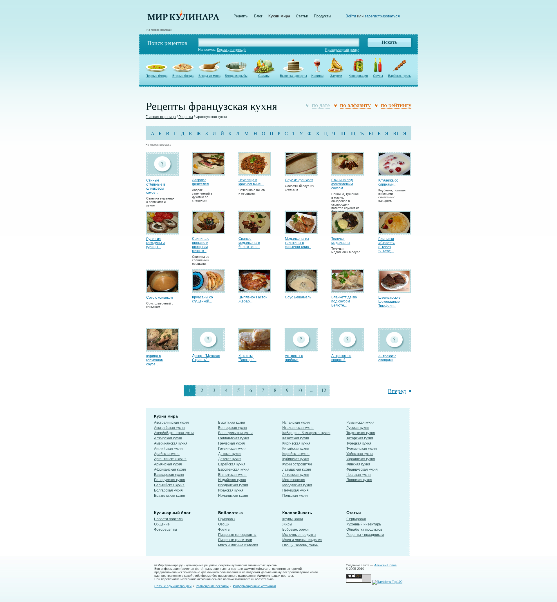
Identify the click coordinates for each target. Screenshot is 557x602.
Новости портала (168, 519)
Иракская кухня (230, 490)
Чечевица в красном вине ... (251, 182)
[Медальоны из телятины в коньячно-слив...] (301, 231)
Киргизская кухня (296, 443)
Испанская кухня (296, 422)
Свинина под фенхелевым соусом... (342, 184)
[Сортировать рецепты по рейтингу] (377, 106)
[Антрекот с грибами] (301, 349)
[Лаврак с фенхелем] (208, 173)
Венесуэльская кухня (235, 433)
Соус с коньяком (159, 297)
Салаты (264, 75)
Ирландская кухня (233, 496)
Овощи (223, 524)
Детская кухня (229, 459)
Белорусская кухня (169, 480)
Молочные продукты (299, 535)
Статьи (302, 16)
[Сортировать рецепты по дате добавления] (308, 106)
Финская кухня (358, 464)
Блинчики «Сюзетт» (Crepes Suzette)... (386, 245)
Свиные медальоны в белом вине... (249, 243)
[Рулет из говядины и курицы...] (162, 232)
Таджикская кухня (360, 433)
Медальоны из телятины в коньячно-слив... (298, 243)
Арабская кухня (167, 454)
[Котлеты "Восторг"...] (254, 349)
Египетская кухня (232, 475)
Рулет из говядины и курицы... (155, 243)
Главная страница (161, 117)
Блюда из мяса (209, 75)
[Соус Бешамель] (301, 290)
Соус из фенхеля (299, 180)
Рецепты (241, 16)
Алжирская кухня (168, 438)
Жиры (287, 524)
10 (299, 390)
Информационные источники (254, 586)
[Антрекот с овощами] (394, 349)
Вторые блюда (182, 75)
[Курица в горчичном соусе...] (162, 349)
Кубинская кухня (295, 459)
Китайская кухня (295, 449)
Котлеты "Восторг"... (247, 358)
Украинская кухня (360, 459)
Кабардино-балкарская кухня (306, 433)
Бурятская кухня (231, 422)
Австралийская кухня (171, 422)
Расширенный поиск (342, 50)
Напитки (317, 75)
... (311, 390)
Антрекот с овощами (387, 358)
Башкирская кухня (169, 475)
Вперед (397, 391)
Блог (258, 16)
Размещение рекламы (212, 586)
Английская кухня (168, 449)
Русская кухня (357, 428)
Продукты (322, 16)
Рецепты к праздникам (365, 535)
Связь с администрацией (172, 586)
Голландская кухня (233, 438)
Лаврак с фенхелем (200, 182)
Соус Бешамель (298, 297)
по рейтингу (396, 105)
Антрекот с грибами (294, 358)
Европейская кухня (233, 469)
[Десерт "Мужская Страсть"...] (208, 349)
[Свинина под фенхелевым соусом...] (347, 173)
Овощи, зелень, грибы (300, 545)
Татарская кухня (359, 438)
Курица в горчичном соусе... (154, 360)
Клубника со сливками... (388, 182)
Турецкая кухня (358, 443)
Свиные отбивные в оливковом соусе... (155, 186)
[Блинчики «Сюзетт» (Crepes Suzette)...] (394, 232)
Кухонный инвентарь (363, 524)
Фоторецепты (165, 529)
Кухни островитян (297, 464)
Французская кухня (362, 469)
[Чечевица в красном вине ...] (254, 173)
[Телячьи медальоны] (347, 231)
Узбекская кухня (359, 454)
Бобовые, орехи (295, 529)
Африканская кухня (170, 469)
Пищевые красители (235, 540)
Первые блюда (156, 75)
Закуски (336, 75)
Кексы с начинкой (231, 50)
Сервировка (356, 519)
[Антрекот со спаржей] (347, 349)
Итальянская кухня (298, 428)
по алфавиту (355, 105)
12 (323, 390)
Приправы (226, 519)
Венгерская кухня (232, 428)
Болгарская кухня (168, 490)
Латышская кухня (296, 469)
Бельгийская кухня (169, 485)
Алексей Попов (385, 565)
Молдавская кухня (297, 485)
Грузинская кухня (232, 449)
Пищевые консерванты (237, 535)
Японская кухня (359, 480)
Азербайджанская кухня (174, 433)
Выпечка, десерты (293, 75)
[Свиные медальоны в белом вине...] (254, 231)
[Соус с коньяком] (162, 290)
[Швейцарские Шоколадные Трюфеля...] (394, 290)
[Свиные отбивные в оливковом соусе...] (162, 173)
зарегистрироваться (382, 16)
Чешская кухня (358, 475)
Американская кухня (170, 443)
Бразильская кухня (169, 496)
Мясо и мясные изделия (238, 545)
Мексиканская (293, 480)
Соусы (378, 75)
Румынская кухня (360, 422)
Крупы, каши (292, 519)
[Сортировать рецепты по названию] (336, 106)
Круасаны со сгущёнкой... (202, 299)
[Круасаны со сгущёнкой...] (208, 290)
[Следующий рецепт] (409, 391)
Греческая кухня (231, 443)
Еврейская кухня (231, 464)
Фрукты (224, 529)
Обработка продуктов (364, 529)
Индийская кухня (232, 480)
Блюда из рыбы (236, 75)
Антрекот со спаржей (341, 358)
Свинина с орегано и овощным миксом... (200, 245)
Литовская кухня (295, 475)
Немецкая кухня (295, 490)
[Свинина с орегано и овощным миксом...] (208, 231)
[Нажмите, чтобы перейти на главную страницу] (183, 19)
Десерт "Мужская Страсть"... (206, 358)
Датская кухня (229, 454)
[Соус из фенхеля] (301, 173)
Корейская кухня (296, 454)
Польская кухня (295, 496)
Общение (162, 524)
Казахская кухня (295, 438)
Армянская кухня (168, 464)
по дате (321, 105)
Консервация (358, 75)
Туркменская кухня (361, 449)
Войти (351, 16)
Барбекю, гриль (399, 75)
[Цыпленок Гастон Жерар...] (254, 290)
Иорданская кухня (233, 485)
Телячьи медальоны (340, 241)
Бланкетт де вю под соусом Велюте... (344, 301)
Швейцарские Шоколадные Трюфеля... (389, 301)
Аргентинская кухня (170, 459)
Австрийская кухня (169, 428)
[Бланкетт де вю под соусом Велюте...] (347, 290)
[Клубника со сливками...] (394, 173)
